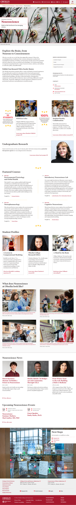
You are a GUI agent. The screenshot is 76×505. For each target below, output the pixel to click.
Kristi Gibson (57, 89)
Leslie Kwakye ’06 (56, 195)
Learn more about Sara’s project (38, 155)
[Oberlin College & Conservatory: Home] (5, 2)
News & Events (5, 490)
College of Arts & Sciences (8, 5)
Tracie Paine (15, 221)
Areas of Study (19, 5)
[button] (64, 2)
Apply (54, 2)
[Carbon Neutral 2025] (6, 502)
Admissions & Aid (6, 484)
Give (59, 2)
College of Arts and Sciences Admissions (29, 481)
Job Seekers (63, 502)
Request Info (37, 2)
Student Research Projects (59, 64)
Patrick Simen (55, 219)
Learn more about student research (62, 135)
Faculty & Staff (49, 499)
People (55, 62)
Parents (62, 499)
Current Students (50, 497)
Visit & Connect (46, 2)
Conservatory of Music (7, 483)
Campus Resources (6, 492)
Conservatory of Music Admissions (56, 481)
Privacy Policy (17, 500)
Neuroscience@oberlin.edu (60, 91)
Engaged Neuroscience (58, 66)
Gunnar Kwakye (58, 86)
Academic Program (57, 59)
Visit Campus (56, 440)
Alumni (62, 497)
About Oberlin (5, 488)
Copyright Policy (30, 500)
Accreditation (38, 500)
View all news (7, 398)
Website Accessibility (19, 502)
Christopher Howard (66, 195)
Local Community (50, 502)
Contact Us (28, 502)
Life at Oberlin (5, 486)
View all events (8, 422)
